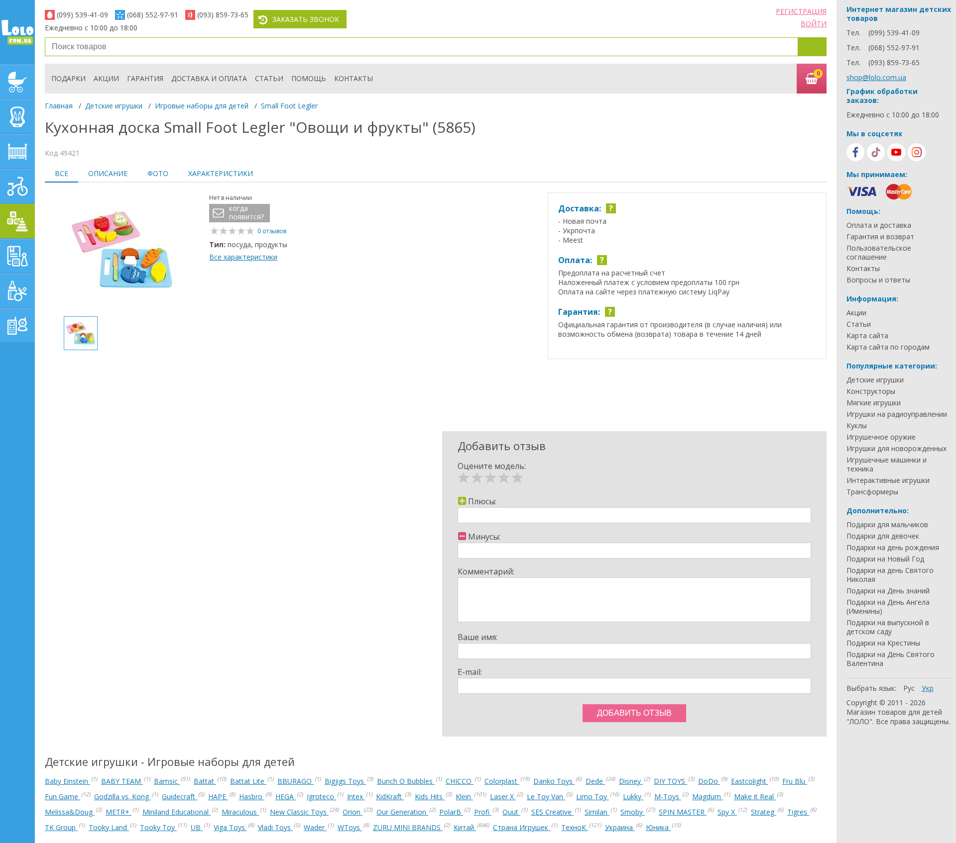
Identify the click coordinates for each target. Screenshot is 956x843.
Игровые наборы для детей (201, 105)
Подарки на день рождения (892, 547)
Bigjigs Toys (345, 781)
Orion (352, 812)
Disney (631, 781)
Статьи (269, 78)
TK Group (61, 827)
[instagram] (917, 152)
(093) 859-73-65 (222, 14)
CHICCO (460, 781)
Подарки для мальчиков (887, 524)
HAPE (218, 796)
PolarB (451, 812)
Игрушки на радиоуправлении (896, 414)
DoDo (709, 781)
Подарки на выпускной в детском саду (887, 627)
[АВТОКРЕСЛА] (17, 116)
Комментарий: (486, 571)
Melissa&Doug (70, 812)
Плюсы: (482, 501)
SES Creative (552, 812)
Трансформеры (872, 491)
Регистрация (801, 11)
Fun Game (62, 796)
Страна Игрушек (521, 827)
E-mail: (470, 671)
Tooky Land (109, 827)
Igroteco (321, 796)
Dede (595, 781)
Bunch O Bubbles (406, 781)
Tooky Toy (158, 827)
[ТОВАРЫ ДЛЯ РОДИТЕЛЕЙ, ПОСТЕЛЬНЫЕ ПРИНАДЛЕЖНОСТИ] (17, 325)
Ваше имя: (477, 637)
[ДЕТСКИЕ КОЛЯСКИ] (17, 82)
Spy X (727, 812)
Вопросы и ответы (878, 280)
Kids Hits (430, 796)
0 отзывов (271, 231)
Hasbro (251, 796)
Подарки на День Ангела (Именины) (888, 607)
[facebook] (855, 152)
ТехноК (574, 827)
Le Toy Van (546, 796)
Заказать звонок (305, 19)
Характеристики (220, 173)
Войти (814, 23)
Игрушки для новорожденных (896, 448)
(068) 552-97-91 (152, 14)
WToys (350, 827)
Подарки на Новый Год (885, 559)
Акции (106, 78)
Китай (465, 827)
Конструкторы (870, 391)
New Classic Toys (299, 812)
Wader (315, 827)
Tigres (798, 812)
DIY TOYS (670, 781)
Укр (928, 688)
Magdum (707, 796)
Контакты (353, 78)
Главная (59, 105)
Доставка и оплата (209, 78)
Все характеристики (243, 257)
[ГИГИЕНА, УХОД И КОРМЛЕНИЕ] (17, 291)
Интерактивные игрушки (888, 480)
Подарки (68, 78)
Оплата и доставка (878, 225)
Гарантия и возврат (880, 236)
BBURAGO (295, 781)
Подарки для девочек (882, 536)
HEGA (285, 796)
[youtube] (896, 152)
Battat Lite (248, 781)
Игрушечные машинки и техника (886, 464)
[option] (122, 250)
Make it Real (755, 796)
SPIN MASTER (683, 812)
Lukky (633, 796)
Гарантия (145, 78)
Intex (356, 796)
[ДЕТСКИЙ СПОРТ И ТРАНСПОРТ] (17, 186)
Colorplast (501, 781)
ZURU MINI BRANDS (408, 827)
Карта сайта (867, 335)
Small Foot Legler (289, 105)
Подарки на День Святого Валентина (890, 659)
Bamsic (167, 781)
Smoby (632, 812)
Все (61, 173)
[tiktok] (876, 152)
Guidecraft (179, 796)
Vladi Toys (275, 827)
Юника (658, 827)
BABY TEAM (122, 781)
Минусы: (484, 536)
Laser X (503, 796)
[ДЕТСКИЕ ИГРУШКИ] (17, 221)
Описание (107, 173)
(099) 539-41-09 (82, 14)
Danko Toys (554, 781)
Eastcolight (749, 781)
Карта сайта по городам (888, 347)
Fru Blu (794, 781)
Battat (205, 781)
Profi (482, 812)
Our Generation (402, 812)
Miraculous (240, 812)
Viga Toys (230, 827)
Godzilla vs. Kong (122, 796)
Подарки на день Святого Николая (890, 575)
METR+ (118, 812)
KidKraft (390, 796)
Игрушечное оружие (881, 437)
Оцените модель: (492, 466)
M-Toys (667, 796)
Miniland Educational (176, 812)
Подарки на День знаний (888, 590)
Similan (597, 812)
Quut (511, 812)
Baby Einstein (67, 781)
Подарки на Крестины (883, 643)
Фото (157, 173)
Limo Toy (592, 796)
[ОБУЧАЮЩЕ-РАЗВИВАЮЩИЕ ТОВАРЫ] (17, 256)
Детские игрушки (113, 105)
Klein (464, 796)
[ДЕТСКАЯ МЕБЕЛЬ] (17, 151)
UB (197, 827)
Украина (620, 827)
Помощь (308, 78)
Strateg (763, 812)
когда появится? (246, 212)
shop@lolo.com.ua (876, 77)
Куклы (856, 425)
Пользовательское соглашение (878, 253)
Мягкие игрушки (873, 402)
